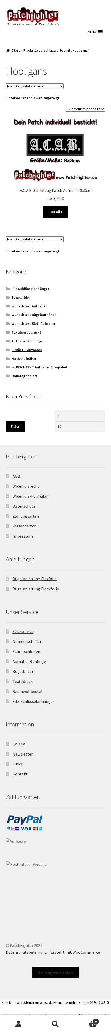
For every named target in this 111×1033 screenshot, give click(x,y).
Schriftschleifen (26, 651)
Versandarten (24, 526)
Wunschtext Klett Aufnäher (34, 323)
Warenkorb (85, 1019)
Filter (15, 426)
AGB (16, 476)
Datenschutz (24, 506)
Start (16, 50)
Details (55, 211)
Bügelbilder (21, 297)
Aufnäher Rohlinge (27, 341)
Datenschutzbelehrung (26, 952)
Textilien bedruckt (26, 332)
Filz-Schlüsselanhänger (33, 701)
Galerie (19, 744)
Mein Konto (18, 1024)
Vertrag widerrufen (55, 972)
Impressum (23, 536)
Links (17, 763)
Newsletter (23, 754)
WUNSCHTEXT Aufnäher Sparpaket (39, 367)
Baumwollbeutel (27, 691)
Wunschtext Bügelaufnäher (34, 314)
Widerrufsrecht (26, 486)
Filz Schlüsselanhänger (30, 288)
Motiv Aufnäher (24, 358)
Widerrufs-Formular (30, 496)
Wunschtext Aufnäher (29, 306)
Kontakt (20, 773)
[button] (92, 31)
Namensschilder (27, 641)
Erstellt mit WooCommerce (75, 952)
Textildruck (23, 681)
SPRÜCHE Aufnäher (27, 350)
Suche (55, 1024)
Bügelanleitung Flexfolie (35, 578)
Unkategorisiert (24, 376)
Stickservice (23, 631)
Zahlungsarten (26, 516)
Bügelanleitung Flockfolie (36, 588)
